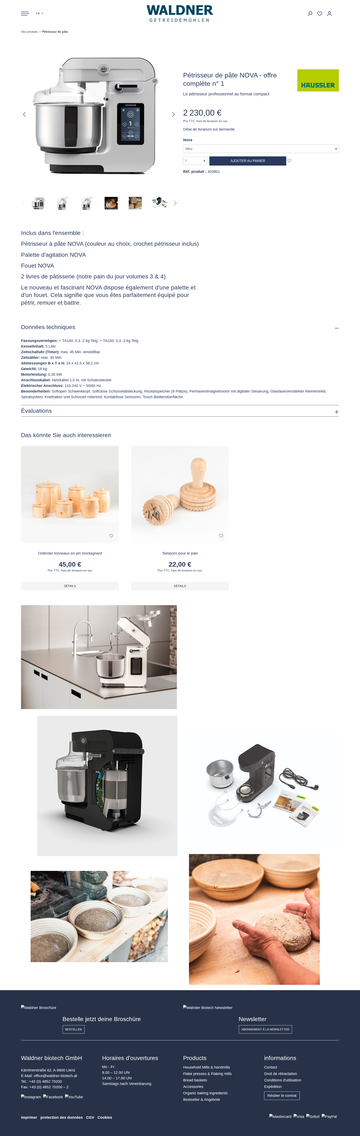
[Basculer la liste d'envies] (289, 160)
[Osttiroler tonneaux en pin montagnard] (70, 494)
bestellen (73, 1029)
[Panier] (336, 12)
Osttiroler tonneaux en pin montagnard (70, 553)
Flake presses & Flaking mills (207, 1074)
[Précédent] (24, 114)
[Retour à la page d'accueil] (180, 13)
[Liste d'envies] (320, 13)
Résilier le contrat (282, 1096)
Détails (70, 586)
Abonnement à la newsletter (265, 1029)
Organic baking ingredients (205, 1093)
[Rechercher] (310, 13)
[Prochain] (173, 114)
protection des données (61, 1117)
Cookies (105, 1117)
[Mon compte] (329, 13)
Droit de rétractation (280, 1074)
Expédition (273, 1087)
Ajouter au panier (248, 161)
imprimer (29, 1117)
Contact (270, 1067)
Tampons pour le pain (180, 553)
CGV (90, 1117)
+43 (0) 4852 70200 (45, 1081)
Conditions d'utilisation (282, 1080)
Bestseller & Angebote (201, 1099)
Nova (187, 140)
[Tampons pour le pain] (180, 494)
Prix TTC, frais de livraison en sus (205, 121)
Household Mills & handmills (206, 1067)
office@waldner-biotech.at (55, 1076)
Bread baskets (195, 1080)
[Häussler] (318, 80)
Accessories (193, 1087)
